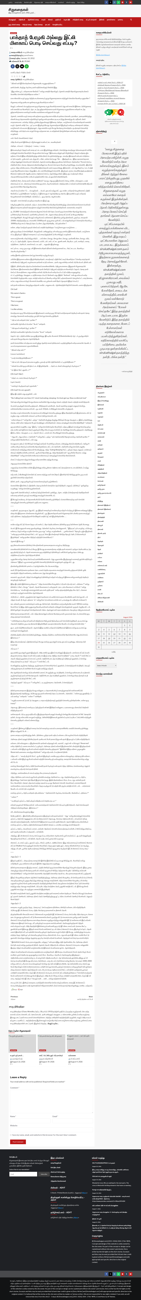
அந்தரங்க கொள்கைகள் (58, 1181)
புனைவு (120, 20)
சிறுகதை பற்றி (38, 2)
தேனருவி (101, 545)
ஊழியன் (100, 425)
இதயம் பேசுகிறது (103, 401)
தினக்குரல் (101, 513)
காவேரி (100, 445)
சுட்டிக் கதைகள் (91, 20)
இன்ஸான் (101, 405)
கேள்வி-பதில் (28, 2)
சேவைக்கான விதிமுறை (58, 1176)
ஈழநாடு (100, 413)
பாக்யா (100, 557)
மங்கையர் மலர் (102, 565)
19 (109, 638)
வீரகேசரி (100, 601)
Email (55, 1116)
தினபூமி (100, 525)
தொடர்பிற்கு (80, 2)
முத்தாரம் (101, 581)
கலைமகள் (101, 437)
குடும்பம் (58, 20)
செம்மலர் (100, 481)
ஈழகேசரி (100, 409)
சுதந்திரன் (101, 469)
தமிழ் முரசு (101, 489)
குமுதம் (100, 453)
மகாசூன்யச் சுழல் (106, 1176)
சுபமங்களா (101, 477)
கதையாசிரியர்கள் (50, 2)
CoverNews (101, 1297)
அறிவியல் (22, 20)
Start (113, 375)
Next (130, 379)
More (84, 1193)
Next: (85, 998)
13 (114, 634)
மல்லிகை (100, 577)
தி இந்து (100, 501)
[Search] (131, 20)
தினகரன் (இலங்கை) (104, 509)
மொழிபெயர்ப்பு (57, 24)
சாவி (99, 461)
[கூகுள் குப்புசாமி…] (22, 1043)
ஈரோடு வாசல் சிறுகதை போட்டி (108, 95)
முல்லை (100, 585)
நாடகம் (47, 24)
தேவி (99, 549)
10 (99, 634)
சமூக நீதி (67, 20)
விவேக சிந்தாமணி (104, 597)
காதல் (43, 20)
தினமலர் (100, 529)
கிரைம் (50, 20)
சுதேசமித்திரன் (102, 473)
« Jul (114, 652)
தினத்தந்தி (101, 517)
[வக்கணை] (80, 1043)
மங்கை (100, 561)
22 (125, 638)
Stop (115, 375)
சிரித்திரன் (101, 465)
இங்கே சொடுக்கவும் (103, 55)
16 (130, 634)
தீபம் (99, 537)
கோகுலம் (101, 457)
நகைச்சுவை (111, 20)
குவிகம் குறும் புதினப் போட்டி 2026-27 (110, 82)
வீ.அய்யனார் (75, 1059)
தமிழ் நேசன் (101, 485)
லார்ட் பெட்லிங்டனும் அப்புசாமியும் (51, 1056)
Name (13, 1116)
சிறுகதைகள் (18, 9)
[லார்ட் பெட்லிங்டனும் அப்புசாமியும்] (51, 1043)
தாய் (99, 497)
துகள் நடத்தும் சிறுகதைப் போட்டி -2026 (111, 88)
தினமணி (101, 521)
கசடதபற (100, 429)
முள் (100, 1219)
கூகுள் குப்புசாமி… (17, 1056)
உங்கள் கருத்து (70, 2)
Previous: (14, 998)
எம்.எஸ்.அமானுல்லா (112, 1205)
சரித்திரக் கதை (78, 20)
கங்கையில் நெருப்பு (105, 1190)
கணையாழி (101, 433)
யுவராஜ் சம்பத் (17, 1059)
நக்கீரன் (100, 553)
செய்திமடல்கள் (55, 1167)
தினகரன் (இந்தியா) (104, 505)
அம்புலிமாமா (102, 397)
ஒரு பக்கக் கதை (14, 24)
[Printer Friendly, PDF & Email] (17, 989)
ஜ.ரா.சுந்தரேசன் (47, 1059)
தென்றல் (100, 541)
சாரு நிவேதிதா (28, 52)
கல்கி (99, 441)
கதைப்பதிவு (18, 2)
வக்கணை (72, 1056)
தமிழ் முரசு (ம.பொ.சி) (104, 493)
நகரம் (113, 1163)
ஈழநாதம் (100, 417)
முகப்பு (10, 2)
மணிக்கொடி (102, 569)
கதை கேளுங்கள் (56, 1163)
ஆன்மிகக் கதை (33, 20)
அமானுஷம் (12, 20)
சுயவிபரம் (61, 2)
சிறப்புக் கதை (27, 24)
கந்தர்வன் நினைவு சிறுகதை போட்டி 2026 (112, 85)
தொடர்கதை (38, 24)
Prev (97, 379)
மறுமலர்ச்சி (101, 573)
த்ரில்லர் (101, 20)
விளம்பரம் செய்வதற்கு (58, 1172)
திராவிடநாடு (102, 533)
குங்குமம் (101, 449)
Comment (14, 1088)
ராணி (99, 589)
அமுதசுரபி (101, 393)
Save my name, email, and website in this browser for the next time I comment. (44, 1135)
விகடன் (100, 593)
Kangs (94, 1190)
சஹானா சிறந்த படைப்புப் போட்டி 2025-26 (111, 103)
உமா (99, 421)
